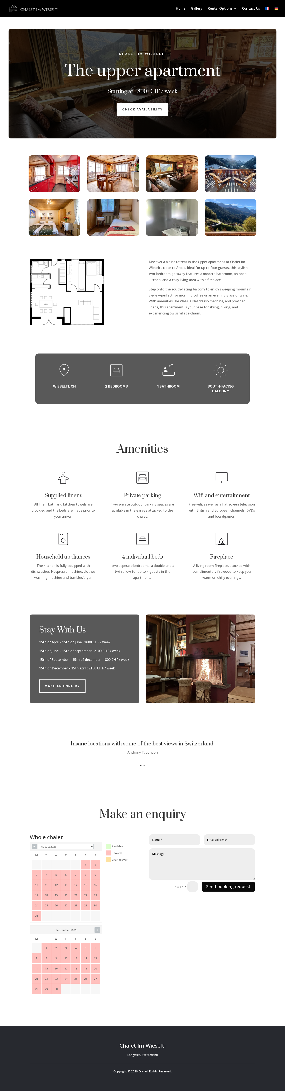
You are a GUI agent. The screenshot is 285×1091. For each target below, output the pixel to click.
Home (180, 9)
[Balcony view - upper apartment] (231, 191)
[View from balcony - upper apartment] (231, 235)
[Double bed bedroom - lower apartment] (55, 235)
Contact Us (251, 9)
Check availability (142, 109)
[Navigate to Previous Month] (34, 846)
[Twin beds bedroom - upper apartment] (113, 235)
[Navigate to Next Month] (97, 930)
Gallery (196, 9)
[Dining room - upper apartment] (113, 191)
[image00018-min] (172, 235)
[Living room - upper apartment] (172, 191)
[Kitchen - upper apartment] (55, 191)
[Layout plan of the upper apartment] (67, 324)
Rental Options (220, 9)
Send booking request (228, 886)
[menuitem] (267, 12)
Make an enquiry (62, 686)
